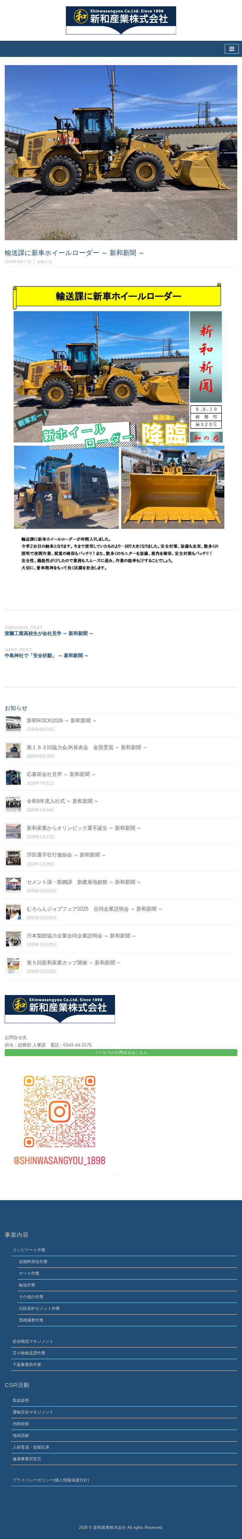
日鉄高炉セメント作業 (39, 1308)
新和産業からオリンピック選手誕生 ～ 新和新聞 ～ (84, 828)
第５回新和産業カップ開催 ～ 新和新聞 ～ (74, 962)
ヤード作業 (29, 1273)
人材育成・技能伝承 (31, 1447)
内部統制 (21, 1423)
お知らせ (44, 261)
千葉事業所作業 (27, 1364)
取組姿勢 (21, 1400)
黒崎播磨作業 (31, 1320)
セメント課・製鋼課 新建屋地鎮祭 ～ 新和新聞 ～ (84, 882)
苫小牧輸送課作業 (29, 1353)
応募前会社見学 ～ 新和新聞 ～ (61, 774)
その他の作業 (31, 1296)
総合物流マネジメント (33, 1341)
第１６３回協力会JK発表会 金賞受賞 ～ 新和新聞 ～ (87, 747)
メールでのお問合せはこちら (121, 1052)
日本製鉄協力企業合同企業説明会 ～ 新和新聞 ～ (81, 935)
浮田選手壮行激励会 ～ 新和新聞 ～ (66, 855)
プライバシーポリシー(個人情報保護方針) (51, 1480)
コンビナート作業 (29, 1250)
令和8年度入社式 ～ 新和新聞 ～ (63, 801)
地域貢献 (21, 1435)
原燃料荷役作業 (33, 1261)
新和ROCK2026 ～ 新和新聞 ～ (62, 720)
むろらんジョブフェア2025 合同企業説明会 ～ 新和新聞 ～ (95, 909)
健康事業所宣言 (27, 1459)
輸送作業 (27, 1285)
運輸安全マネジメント (33, 1412)
